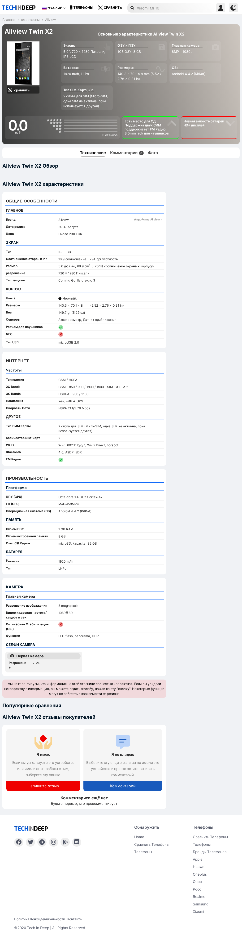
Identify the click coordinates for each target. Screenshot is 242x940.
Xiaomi (198, 911)
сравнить (113, 7)
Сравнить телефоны (151, 844)
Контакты (74, 919)
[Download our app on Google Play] (65, 842)
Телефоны (83, 7)
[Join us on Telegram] (42, 842)
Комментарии (126, 152)
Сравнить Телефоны (210, 837)
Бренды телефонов (209, 852)
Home (139, 837)
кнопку (123, 689)
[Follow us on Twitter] (30, 842)
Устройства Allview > (148, 219)
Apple (198, 859)
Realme (199, 896)
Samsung (200, 904)
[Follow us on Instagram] (53, 842)
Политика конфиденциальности (39, 919)
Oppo (197, 881)
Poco (197, 889)
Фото (153, 152)
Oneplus (200, 874)
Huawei (199, 866)
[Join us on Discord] (76, 842)
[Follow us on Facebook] (18, 842)
